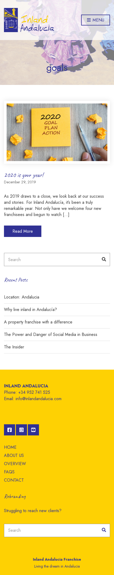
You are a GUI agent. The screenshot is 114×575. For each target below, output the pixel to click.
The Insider (14, 347)
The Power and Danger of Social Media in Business (50, 334)
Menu (97, 20)
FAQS (9, 472)
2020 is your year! (23, 175)
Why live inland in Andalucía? (30, 309)
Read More (22, 231)
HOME (10, 447)
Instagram (21, 429)
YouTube (33, 429)
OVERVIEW (15, 464)
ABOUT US (14, 455)
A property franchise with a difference (38, 322)
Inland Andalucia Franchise (57, 559)
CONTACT (14, 480)
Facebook (9, 429)
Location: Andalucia (21, 297)
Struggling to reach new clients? (33, 511)
